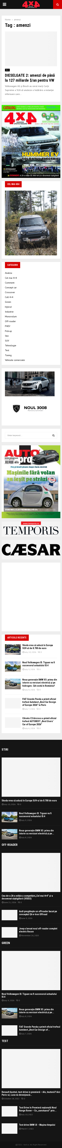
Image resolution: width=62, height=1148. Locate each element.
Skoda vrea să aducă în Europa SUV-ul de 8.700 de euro (29, 800)
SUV (7, 340)
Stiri (7, 70)
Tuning (8, 355)
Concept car (11, 287)
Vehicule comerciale (15, 360)
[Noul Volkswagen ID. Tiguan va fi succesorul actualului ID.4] (13, 666)
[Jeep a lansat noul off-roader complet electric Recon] (9, 932)
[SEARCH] (53, 435)
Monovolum (11, 316)
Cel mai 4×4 (11, 277)
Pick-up (8, 331)
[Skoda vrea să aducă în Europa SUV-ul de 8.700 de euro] (13, 649)
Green (8, 301)
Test (7, 350)
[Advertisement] (31, 597)
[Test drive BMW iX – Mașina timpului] (9, 1128)
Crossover (10, 292)
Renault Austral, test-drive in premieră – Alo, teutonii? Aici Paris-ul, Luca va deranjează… (31, 1093)
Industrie (9, 311)
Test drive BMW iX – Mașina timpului (37, 1124)
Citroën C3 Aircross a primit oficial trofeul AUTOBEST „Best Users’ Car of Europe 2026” (39, 721)
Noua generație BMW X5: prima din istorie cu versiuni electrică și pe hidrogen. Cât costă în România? (39, 682)
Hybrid (8, 306)
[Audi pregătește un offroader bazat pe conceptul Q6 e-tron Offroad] (9, 915)
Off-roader (10, 321)
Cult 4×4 (9, 297)
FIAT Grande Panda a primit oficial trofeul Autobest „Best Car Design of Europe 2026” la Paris (39, 702)
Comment (9, 282)
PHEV (7, 326)
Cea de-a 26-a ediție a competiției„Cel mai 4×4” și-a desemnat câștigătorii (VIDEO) (27, 897)
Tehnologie (10, 345)
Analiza (8, 272)
